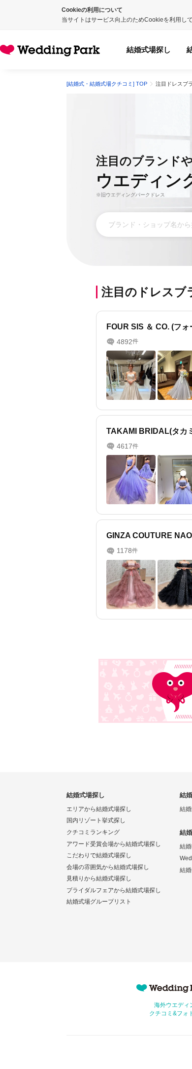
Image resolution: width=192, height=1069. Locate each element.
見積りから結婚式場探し (98, 878)
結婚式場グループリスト (98, 901)
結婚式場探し (149, 49)
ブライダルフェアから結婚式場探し (113, 890)
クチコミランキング (93, 832)
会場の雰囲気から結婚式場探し (107, 867)
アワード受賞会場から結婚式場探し (113, 844)
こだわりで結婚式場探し (98, 855)
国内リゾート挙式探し (96, 820)
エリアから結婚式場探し (98, 809)
